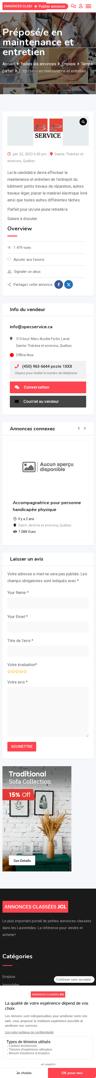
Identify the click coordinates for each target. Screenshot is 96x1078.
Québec (29, 161)
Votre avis (17, 682)
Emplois (8, 976)
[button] (79, 428)
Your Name (18, 592)
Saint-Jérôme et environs (38, 525)
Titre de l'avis (20, 640)
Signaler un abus (27, 271)
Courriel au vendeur (40, 401)
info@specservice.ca (31, 327)
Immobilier (10, 985)
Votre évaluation (22, 664)
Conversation (36, 387)
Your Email (17, 616)
